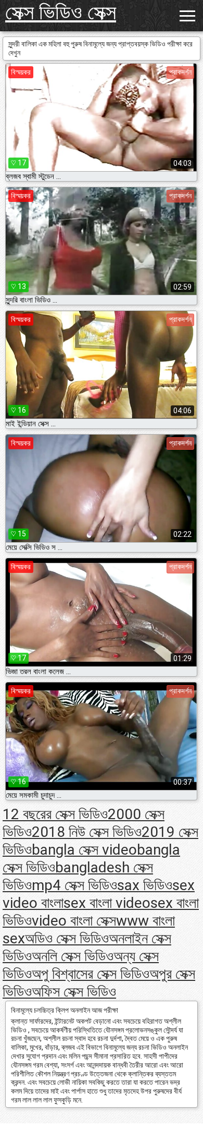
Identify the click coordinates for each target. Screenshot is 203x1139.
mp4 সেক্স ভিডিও (74, 885)
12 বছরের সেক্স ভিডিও (55, 814)
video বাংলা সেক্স (74, 920)
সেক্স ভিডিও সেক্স (60, 12)
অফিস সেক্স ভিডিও (74, 991)
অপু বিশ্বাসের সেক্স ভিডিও (90, 973)
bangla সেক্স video (84, 849)
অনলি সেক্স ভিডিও (72, 956)
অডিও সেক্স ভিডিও (67, 938)
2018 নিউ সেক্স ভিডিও (87, 832)
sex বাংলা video (107, 903)
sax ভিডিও (144, 885)
